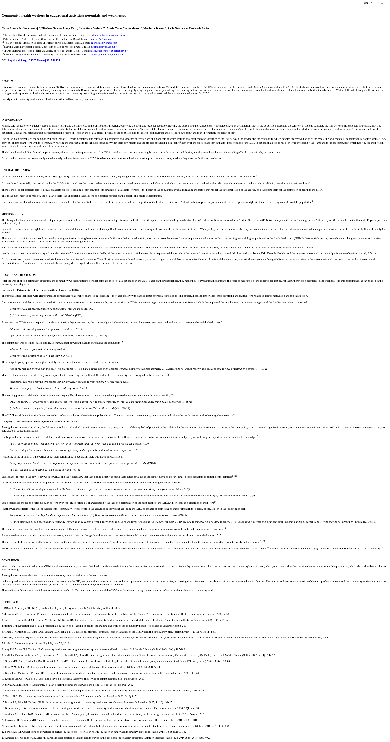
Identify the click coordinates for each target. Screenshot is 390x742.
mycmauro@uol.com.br (103, 46)
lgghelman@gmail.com (104, 42)
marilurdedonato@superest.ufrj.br (108, 50)
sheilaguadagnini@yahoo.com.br (109, 54)
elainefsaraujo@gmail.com (110, 35)
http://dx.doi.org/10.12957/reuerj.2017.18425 (34, 60)
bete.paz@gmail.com (101, 38)
